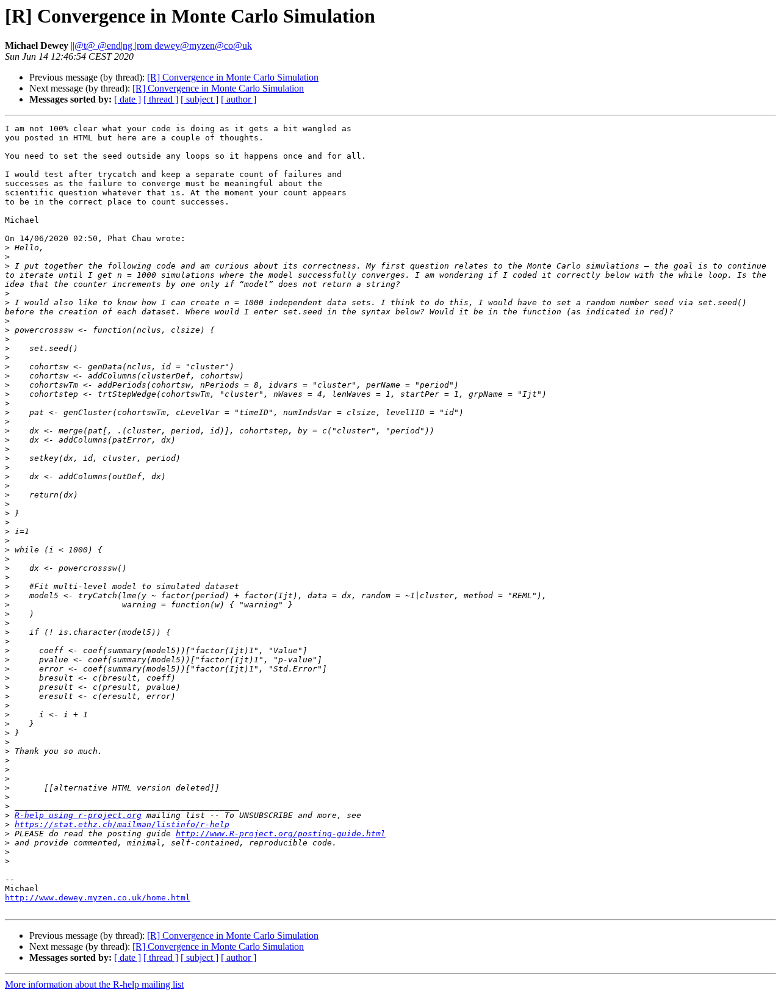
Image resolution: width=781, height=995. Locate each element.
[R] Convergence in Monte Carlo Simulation (233, 77)
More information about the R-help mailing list (94, 984)
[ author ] (238, 99)
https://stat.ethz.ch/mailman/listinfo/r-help (122, 824)
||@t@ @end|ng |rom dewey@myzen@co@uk (161, 45)
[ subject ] (199, 99)
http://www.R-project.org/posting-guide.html (281, 833)
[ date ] (127, 99)
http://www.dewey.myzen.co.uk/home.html (97, 897)
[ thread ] (160, 99)
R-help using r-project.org (78, 815)
